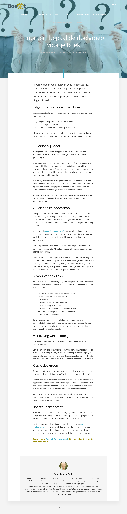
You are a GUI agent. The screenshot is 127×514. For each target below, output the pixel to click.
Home (47, 22)
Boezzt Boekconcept (57, 438)
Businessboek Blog (49, 52)
